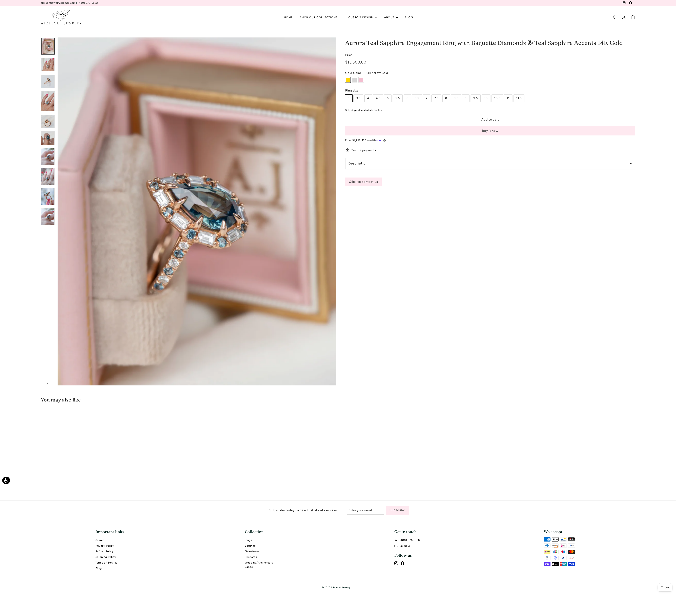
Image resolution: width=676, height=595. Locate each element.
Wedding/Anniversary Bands (259, 564)
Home (288, 17)
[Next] (48, 382)
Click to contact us (363, 182)
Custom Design (361, 17)
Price (349, 55)
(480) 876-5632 (88, 2)
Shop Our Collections (319, 17)
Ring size (351, 90)
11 (508, 98)
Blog (409, 17)
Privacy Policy (104, 545)
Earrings (250, 545)
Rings (248, 540)
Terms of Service (106, 562)
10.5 (497, 98)
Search (99, 540)
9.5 (475, 98)
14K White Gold (354, 80)
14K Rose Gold (361, 80)
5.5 (397, 98)
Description (358, 163)
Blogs (99, 568)
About (389, 17)
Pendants (251, 557)
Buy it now (490, 131)
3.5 (358, 98)
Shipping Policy (105, 557)
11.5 (519, 98)
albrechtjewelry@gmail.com (58, 2)
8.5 (456, 98)
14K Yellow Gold (347, 80)
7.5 (436, 98)
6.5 (417, 98)
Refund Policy (104, 551)
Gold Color (366, 73)
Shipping (350, 110)
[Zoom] (197, 211)
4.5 (378, 98)
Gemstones (252, 551)
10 (486, 98)
